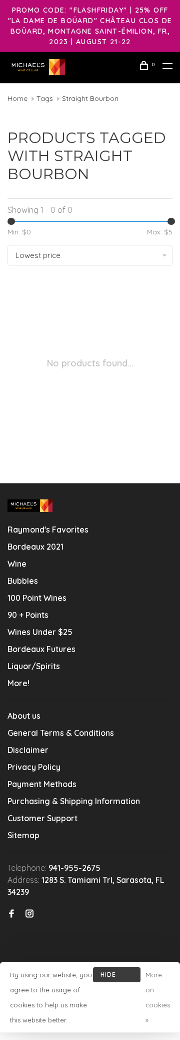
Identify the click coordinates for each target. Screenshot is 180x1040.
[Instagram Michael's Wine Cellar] (30, 914)
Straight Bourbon (90, 98)
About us (24, 716)
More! (19, 683)
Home (18, 98)
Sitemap (24, 835)
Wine (17, 564)
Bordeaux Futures (42, 649)
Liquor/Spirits (34, 666)
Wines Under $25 (40, 632)
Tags (44, 98)
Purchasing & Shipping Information (75, 801)
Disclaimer (28, 750)
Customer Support (43, 818)
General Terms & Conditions (61, 733)
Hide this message (116, 976)
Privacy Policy (34, 767)
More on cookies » (158, 997)
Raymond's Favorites (48, 530)
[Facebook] (12, 914)
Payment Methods (42, 784)
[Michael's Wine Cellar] (30, 505)
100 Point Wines (37, 598)
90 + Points (28, 615)
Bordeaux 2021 (36, 547)
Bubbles (23, 581)
